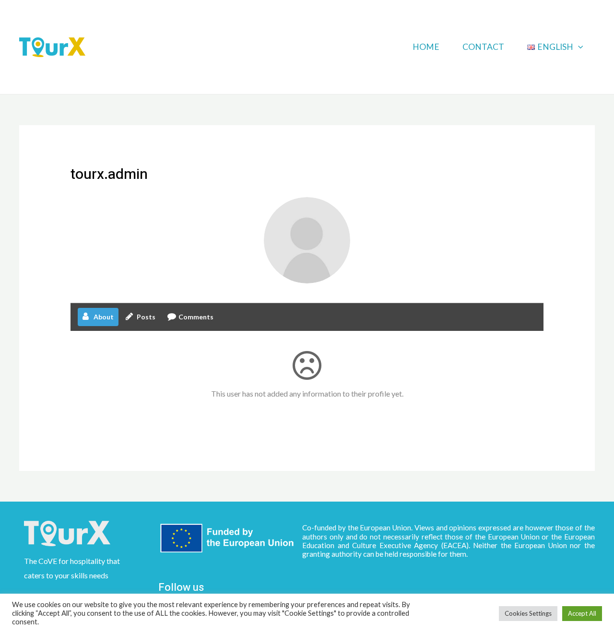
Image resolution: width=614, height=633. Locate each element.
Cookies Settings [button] (528, 613)
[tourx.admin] (307, 240)
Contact (483, 47)
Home (426, 47)
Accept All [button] (582, 613)
